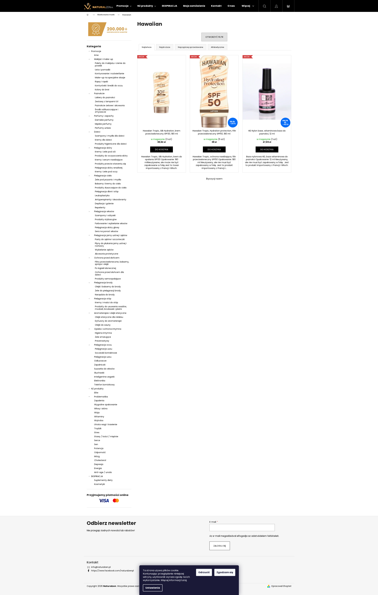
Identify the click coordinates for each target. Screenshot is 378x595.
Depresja (98, 464)
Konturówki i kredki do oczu (109, 85)
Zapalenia (99, 400)
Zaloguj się (219, 545)
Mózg (97, 456)
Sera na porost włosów (106, 231)
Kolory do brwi (102, 89)
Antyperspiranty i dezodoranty (110, 199)
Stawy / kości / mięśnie (106, 436)
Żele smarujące (103, 336)
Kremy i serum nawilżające (109, 159)
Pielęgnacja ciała (103, 175)
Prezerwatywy (102, 340)
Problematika (101, 396)
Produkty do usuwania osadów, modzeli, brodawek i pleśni (111, 307)
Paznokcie (99, 93)
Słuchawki (99, 372)
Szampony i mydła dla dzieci (109, 135)
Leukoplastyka (102, 195)
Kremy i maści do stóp (106, 302)
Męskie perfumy (103, 123)
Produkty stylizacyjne (106, 219)
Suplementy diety (103, 480)
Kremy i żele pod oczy (106, 171)
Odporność (100, 452)
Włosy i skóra (100, 408)
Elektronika (99, 380)
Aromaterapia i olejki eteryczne (110, 313)
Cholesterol (100, 460)
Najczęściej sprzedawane (190, 47)
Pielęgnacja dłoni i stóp (107, 191)
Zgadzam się (225, 572)
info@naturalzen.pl (101, 567)
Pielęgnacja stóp (102, 298)
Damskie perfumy (104, 119)
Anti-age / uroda (103, 472)
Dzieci (97, 131)
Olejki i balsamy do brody (108, 286)
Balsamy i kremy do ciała (108, 183)
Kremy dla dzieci (103, 139)
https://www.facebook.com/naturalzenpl (112, 570)
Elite (96, 392)
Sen (96, 444)
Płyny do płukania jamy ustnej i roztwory (111, 244)
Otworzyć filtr (214, 37)
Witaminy (99, 416)
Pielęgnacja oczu (103, 344)
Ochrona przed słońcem (106, 257)
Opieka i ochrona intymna (107, 328)
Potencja (98, 448)
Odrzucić (204, 572)
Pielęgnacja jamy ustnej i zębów (110, 235)
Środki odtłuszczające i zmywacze (106, 111)
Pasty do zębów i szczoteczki (110, 239)
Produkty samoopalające (108, 278)
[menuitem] (123, 6)
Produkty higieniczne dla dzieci (111, 143)
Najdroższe (164, 47)
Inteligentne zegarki (104, 376)
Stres (96, 432)
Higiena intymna (103, 332)
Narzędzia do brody (105, 294)
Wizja (97, 412)
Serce (97, 440)
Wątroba (98, 420)
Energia (98, 468)
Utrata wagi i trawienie (105, 424)
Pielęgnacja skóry (103, 147)
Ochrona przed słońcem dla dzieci (109, 273)
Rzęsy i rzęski (101, 81)
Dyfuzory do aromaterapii (108, 320)
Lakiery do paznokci (105, 97)
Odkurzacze (100, 360)
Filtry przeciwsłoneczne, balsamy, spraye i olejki (112, 263)
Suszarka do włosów (104, 368)
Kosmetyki (99, 484)
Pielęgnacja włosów (104, 211)
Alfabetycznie (217, 47)
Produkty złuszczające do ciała (110, 187)
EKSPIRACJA (97, 476)
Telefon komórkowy (104, 384)
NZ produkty (97, 388)
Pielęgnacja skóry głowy (107, 227)
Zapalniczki (99, 364)
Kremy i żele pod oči (105, 151)
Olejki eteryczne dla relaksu (109, 317)
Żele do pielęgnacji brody (108, 290)
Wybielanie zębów (104, 249)
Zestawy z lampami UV (106, 101)
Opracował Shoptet (281, 586)
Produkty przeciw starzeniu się (110, 163)
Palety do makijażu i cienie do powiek (110, 64)
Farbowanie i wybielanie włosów (111, 223)
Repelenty (100, 207)
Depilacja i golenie (104, 203)
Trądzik (97, 428)
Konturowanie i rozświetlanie (109, 73)
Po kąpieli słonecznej (105, 268)
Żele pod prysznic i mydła (108, 179)
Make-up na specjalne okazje (110, 77)
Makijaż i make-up (103, 59)
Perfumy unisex (103, 127)
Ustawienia (152, 588)
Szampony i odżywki (105, 215)
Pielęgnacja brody (103, 282)
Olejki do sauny (103, 324)
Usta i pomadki (102, 69)
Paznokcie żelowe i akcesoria (110, 105)
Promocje (96, 51)
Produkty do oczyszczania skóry (111, 155)
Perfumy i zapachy (104, 115)
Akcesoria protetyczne (106, 253)
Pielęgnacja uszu (103, 348)
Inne (96, 55)
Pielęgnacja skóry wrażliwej (108, 167)
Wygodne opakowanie (105, 404)
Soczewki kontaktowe (106, 352)
